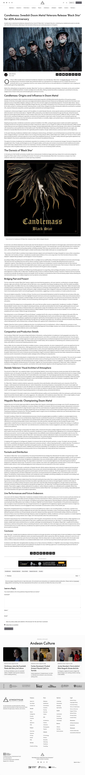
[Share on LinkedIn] (60, 74)
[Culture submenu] (36, 7)
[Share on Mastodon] (66, 74)
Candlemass (8, 571)
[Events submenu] (68, 7)
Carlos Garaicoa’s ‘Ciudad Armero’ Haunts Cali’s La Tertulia (40, 668)
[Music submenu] (41, 7)
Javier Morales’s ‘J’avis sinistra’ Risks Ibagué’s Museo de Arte (69, 667)
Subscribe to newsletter (12, 625)
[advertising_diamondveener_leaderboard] (42, 566)
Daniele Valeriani (16, 571)
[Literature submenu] (49, 7)
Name (6, 610)
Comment (7, 594)
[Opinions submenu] (14, 7)
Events (9, 663)
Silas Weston (12, 73)
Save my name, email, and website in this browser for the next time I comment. (27, 621)
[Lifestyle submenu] (56, 7)
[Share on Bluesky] (63, 74)
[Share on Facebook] (57, 74)
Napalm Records (66, 79)
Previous (9, 575)
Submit (71, 2)
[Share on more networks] (79, 74)
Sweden (41, 571)
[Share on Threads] (70, 74)
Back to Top (77, 762)
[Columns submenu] (21, 7)
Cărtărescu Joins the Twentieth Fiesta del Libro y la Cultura (15, 667)
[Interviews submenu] (29, 7)
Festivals (6, 663)
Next (77, 575)
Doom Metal (25, 571)
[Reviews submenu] (75, 7)
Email (6, 616)
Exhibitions (33, 663)
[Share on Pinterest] (76, 74)
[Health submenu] (62, 7)
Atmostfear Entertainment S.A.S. (13, 756)
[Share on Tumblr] (73, 74)
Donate (77, 2)
